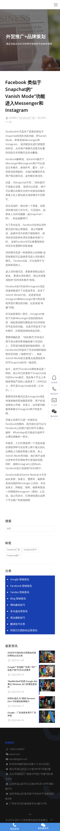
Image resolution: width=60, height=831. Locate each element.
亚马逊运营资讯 (19, 611)
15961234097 (16, 749)
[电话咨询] (14, 825)
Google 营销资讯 (19, 579)
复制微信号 (43, 828)
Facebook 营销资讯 (21, 586)
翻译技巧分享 (17, 624)
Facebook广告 (27, 117)
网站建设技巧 (17, 605)
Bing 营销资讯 (18, 598)
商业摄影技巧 (17, 617)
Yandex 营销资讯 (19, 592)
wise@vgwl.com (18, 759)
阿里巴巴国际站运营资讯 (23, 630)
